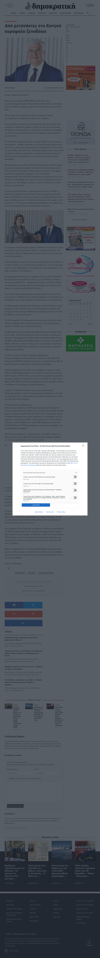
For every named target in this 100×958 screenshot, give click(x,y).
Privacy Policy (61, 512)
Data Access (50, 512)
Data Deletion (39, 512)
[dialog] (50, 479)
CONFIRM (36, 505)
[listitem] (50, 473)
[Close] (84, 446)
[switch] (74, 477)
